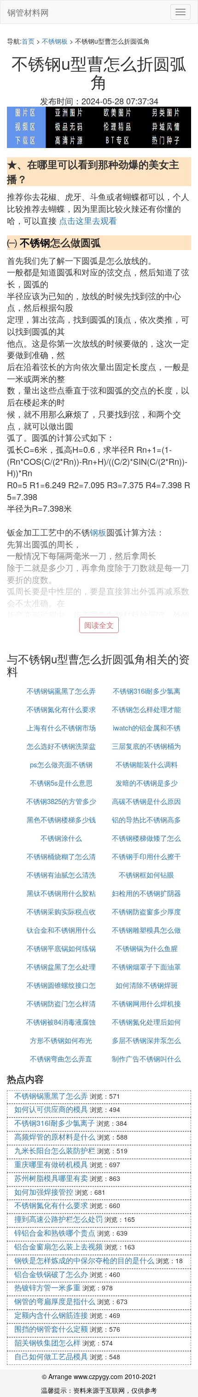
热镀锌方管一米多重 (47, 1287)
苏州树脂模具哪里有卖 (51, 1178)
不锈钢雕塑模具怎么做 (146, 930)
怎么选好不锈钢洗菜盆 (61, 746)
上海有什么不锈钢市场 (61, 727)
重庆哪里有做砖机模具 (51, 1164)
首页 (28, 41)
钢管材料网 (28, 12)
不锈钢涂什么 (61, 838)
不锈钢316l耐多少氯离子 (54, 1123)
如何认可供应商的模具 (51, 1109)
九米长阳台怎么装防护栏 (54, 1150)
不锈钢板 (55, 41)
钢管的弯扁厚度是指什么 (54, 1301)
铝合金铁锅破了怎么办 (51, 1274)
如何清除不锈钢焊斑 (147, 985)
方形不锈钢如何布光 (61, 1040)
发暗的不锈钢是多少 (147, 782)
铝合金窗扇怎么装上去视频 (58, 1246)
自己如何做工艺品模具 (51, 1356)
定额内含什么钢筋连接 (51, 1315)
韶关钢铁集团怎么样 (47, 1342)
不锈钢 (35, 242)
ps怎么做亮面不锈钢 (61, 764)
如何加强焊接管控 (43, 1191)
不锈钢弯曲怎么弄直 (61, 1058)
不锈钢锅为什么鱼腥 (147, 948)
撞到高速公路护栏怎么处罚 (58, 1219)
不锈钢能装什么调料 (147, 764)
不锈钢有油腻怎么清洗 (61, 874)
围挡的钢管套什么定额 (51, 1328)
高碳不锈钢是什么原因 (146, 801)
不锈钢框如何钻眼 (146, 874)
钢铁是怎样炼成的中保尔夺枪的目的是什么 (84, 1260)
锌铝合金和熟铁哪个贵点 (54, 1232)
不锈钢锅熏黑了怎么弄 (61, 691)
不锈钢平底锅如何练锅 (61, 948)
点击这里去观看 (88, 220)
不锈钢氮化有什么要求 (61, 709)
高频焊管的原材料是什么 (54, 1136)
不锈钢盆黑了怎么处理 (61, 966)
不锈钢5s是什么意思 (61, 782)
